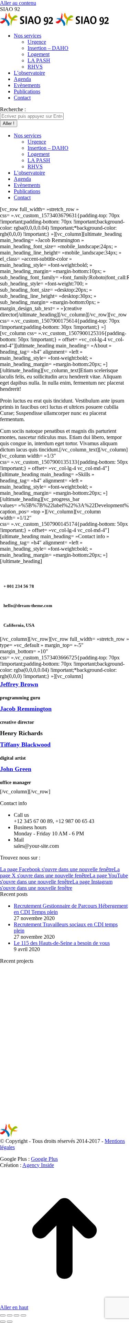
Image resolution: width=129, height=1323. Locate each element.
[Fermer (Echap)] (3, 1315)
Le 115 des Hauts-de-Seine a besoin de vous (62, 943)
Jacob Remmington (26, 708)
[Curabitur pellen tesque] (79, 1120)
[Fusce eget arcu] (26, 1014)
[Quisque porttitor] (26, 1120)
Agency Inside (38, 1165)
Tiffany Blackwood (25, 744)
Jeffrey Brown (19, 684)
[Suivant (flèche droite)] (9, 1322)
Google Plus (44, 1159)
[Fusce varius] (79, 1014)
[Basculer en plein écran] (16, 1315)
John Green (15, 768)
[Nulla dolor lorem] (79, 1067)
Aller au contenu (18, 3)
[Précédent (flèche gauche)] (3, 1322)
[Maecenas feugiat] (26, 1067)
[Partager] (9, 1315)
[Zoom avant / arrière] (23, 1315)
